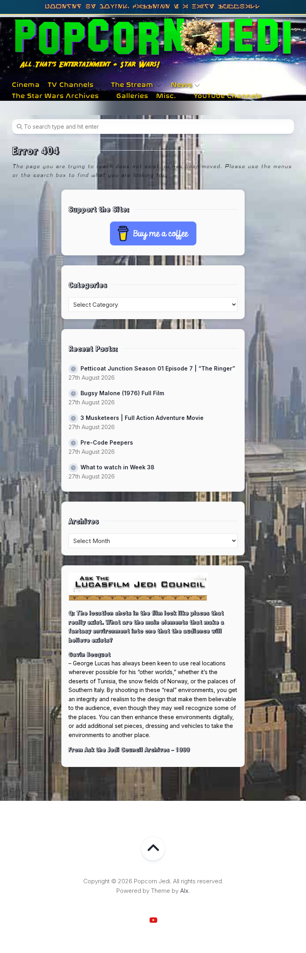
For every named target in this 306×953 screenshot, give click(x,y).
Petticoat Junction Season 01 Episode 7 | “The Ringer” (157, 368)
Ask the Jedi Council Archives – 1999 (137, 749)
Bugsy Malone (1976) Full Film (122, 393)
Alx (184, 890)
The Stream (132, 84)
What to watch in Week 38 (117, 467)
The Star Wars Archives (55, 96)
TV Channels (71, 84)
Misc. (166, 96)
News (181, 84)
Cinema (26, 84)
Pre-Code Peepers (106, 442)
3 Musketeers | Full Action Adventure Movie (142, 417)
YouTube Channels (227, 96)
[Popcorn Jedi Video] (153, 920)
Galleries (132, 96)
